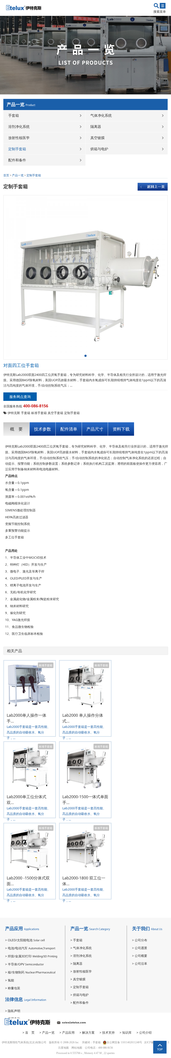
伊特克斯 (14, 413)
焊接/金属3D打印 (31, 956)
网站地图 (76, 1047)
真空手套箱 (55, 413)
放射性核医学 (19, 137)
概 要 (16, 429)
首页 (6, 175)
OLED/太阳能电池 (25, 940)
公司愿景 (139, 948)
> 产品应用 (67, 1032)
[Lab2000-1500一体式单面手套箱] (85, 767)
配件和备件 (17, 160)
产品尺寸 (94, 429)
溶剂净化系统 (19, 126)
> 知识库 (126, 1032)
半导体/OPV (24, 964)
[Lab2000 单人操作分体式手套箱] (85, 685)
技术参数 (42, 429)
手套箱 (13, 115)
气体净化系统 (101, 115)
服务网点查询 (20, 396)
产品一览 (18, 175)
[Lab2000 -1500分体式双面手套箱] (30, 848)
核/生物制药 (30, 972)
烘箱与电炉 (99, 148)
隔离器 (95, 126)
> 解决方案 (87, 1032)
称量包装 (12, 988)
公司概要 (139, 956)
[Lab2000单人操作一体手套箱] (30, 685)
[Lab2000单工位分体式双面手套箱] (30, 767)
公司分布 (139, 940)
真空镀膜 (97, 137)
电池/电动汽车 (30, 948)
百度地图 (63, 1047)
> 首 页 (28, 1032)
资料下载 (121, 429)
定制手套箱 (17, 148)
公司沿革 (139, 963)
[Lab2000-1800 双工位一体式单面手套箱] (85, 848)
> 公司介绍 (144, 1032)
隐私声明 (12, 1011)
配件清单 (68, 429)
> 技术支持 (107, 1032)
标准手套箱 (39, 413)
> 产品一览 (47, 1032)
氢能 (9, 980)
